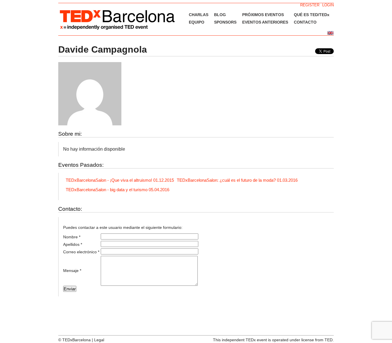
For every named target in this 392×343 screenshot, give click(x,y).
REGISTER (309, 5)
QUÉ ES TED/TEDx (311, 14)
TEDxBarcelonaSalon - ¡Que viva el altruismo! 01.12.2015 (120, 180)
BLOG (220, 14)
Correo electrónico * (81, 252)
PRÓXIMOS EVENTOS (263, 14)
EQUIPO (196, 22)
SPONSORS (225, 22)
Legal (99, 340)
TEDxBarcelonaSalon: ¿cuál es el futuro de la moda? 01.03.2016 (237, 180)
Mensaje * (72, 270)
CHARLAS (198, 14)
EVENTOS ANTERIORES (265, 22)
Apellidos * (72, 244)
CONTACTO (305, 22)
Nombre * (71, 237)
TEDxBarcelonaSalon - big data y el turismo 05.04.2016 (117, 189)
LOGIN (328, 5)
